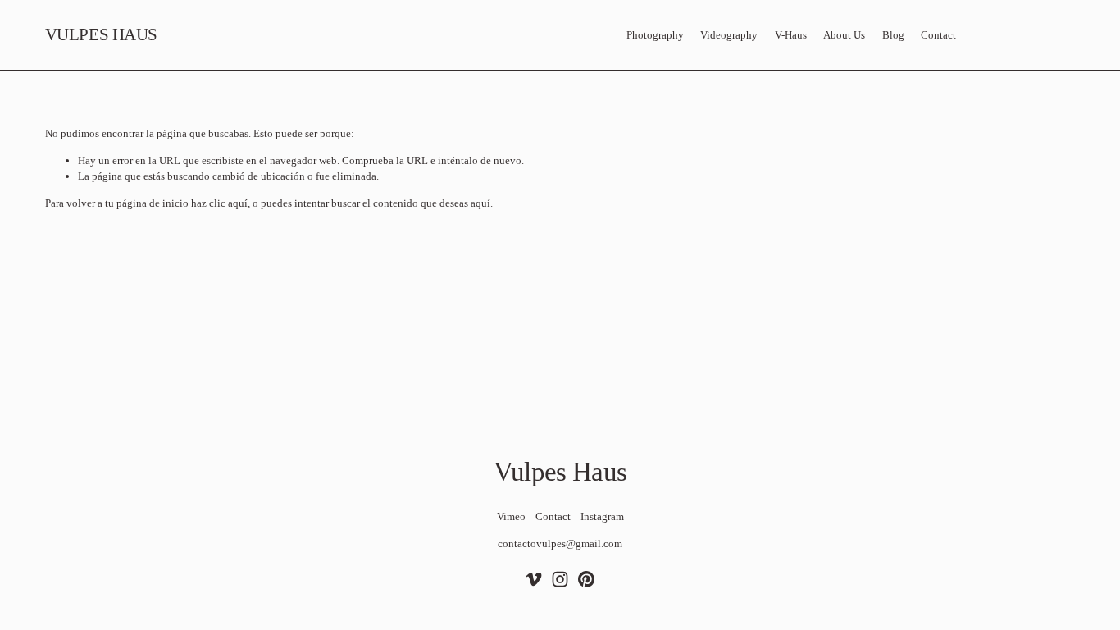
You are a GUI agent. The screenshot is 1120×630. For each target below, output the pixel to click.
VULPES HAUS (101, 34)
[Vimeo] (534, 579)
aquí (480, 203)
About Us (844, 35)
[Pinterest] (586, 579)
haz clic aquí (219, 203)
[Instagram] (560, 579)
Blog (893, 35)
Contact (938, 35)
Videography (729, 35)
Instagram (602, 516)
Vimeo (511, 516)
